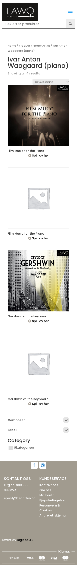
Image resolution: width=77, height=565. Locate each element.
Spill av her (40, 155)
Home (12, 46)
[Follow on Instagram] (42, 465)
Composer (16, 420)
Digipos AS (25, 540)
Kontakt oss (48, 485)
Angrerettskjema (52, 515)
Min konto (47, 495)
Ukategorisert (25, 448)
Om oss (45, 490)
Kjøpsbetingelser (52, 500)
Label (12, 430)
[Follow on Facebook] (34, 465)
